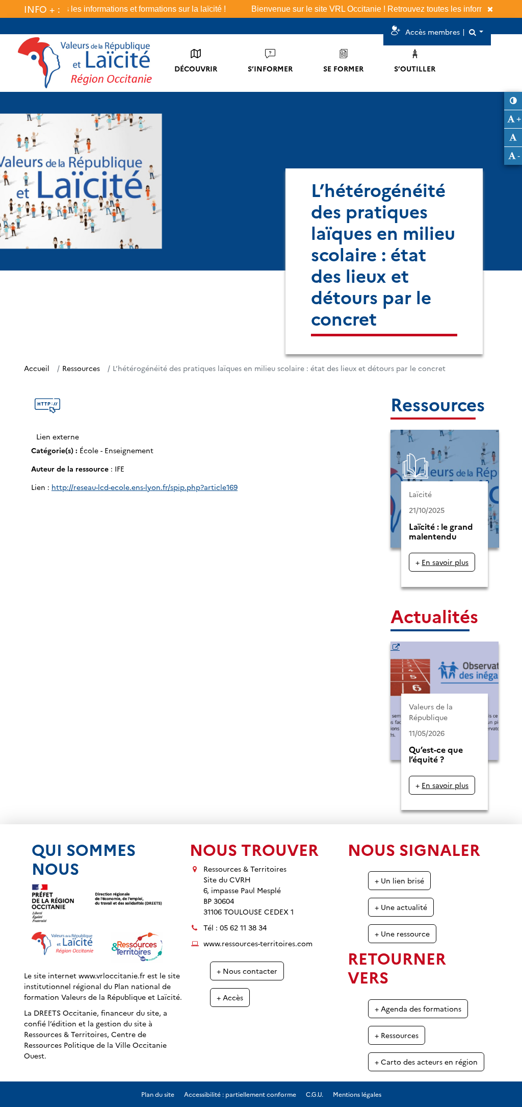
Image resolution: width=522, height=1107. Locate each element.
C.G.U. (314, 1094)
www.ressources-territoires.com (257, 943)
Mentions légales (357, 1094)
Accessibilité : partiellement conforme (240, 1094)
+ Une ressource (402, 933)
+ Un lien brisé (399, 880)
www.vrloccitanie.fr (112, 975)
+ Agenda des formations (418, 1008)
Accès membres (432, 32)
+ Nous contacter (247, 971)
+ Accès (230, 997)
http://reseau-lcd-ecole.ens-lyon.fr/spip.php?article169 (144, 487)
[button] (475, 31)
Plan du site (157, 1094)
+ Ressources (397, 1035)
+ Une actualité (401, 907)
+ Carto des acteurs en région (426, 1061)
